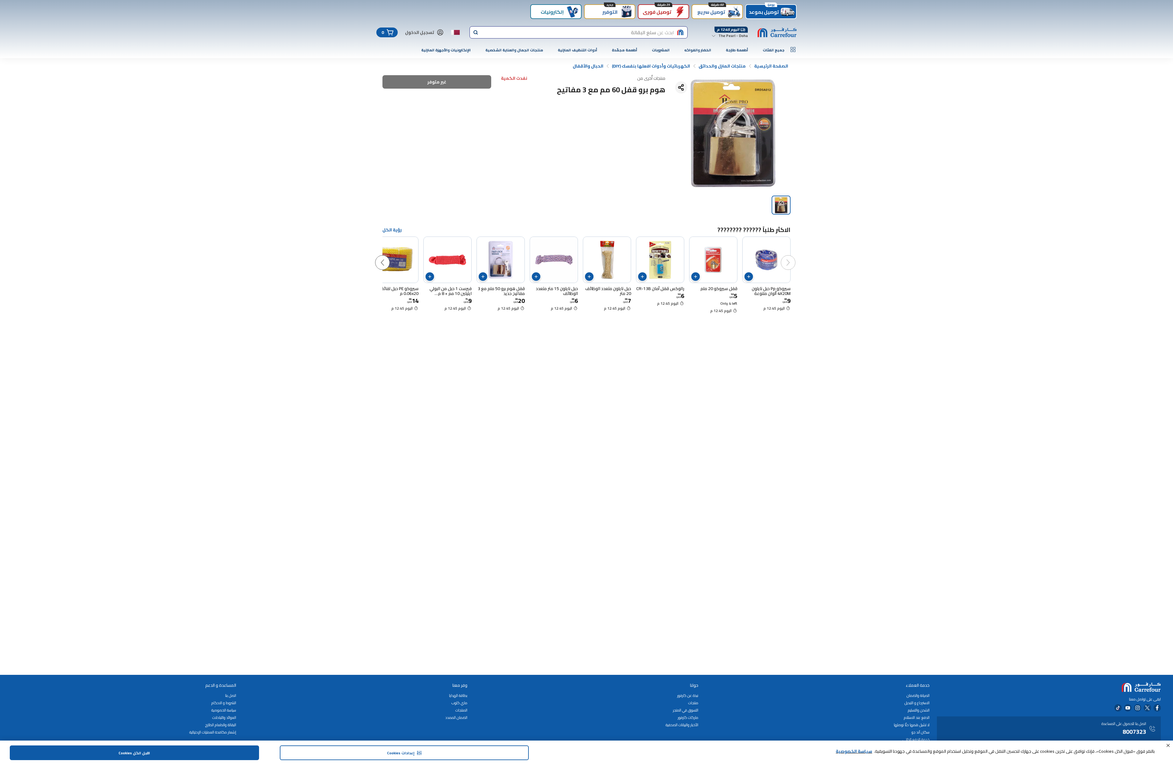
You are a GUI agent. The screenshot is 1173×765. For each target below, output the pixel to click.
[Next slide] (388, 256)
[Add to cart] (749, 276)
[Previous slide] (794, 256)
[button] (1168, 745)
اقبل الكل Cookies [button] (134, 752)
